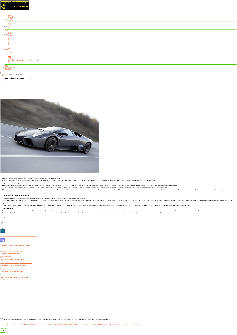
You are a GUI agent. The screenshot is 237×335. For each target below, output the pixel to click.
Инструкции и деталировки (9, 67)
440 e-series (10, 45)
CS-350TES (10, 16)
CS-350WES (10, 18)
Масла (103, 324)
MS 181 (9, 54)
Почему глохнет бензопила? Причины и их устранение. (10, 253)
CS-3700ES (10, 17)
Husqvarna (7, 36)
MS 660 (9, 63)
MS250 (9, 61)
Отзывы (106, 324)
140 (8, 40)
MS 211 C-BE (11, 62)
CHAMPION (23, 324)
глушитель (129, 324)
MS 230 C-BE (11, 59)
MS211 (9, 57)
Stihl (80, 324)
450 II (9, 48)
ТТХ (118, 324)
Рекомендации (112, 324)
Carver (6, 19)
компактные (138, 324)
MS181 (54, 324)
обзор (144, 324)
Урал (6, 65)
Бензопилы (5, 11)
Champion (7, 22)
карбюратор (133, 324)
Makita (6, 30)
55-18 (9, 25)
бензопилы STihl (8, 52)
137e (9, 39)
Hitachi (6, 34)
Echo (6, 12)
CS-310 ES (10, 14)
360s (9, 28)
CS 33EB (10, 35)
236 (8, 41)
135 (8, 38)
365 (8, 43)
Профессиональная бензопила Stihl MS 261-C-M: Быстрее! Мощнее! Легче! (24, 60)
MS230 (60, 324)
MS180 (51, 324)
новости (142, 324)
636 (8, 50)
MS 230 (9, 58)
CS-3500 (9, 15)
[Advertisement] (37, 90)
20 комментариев (7, 267)
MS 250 (67, 324)
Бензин (83, 324)
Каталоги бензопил (7, 68)
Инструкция (95, 324)
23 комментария (6, 261)
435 (8, 44)
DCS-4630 (10, 33)
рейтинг (146, 324)
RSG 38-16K (10, 20)
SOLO (6, 49)
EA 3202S (10, 31)
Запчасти (89, 324)
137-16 (9, 23)
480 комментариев (7, 256)
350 (8, 27)
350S (13, 324)
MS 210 (57, 324)
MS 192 (9, 56)
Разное (6, 66)
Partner (6, 26)
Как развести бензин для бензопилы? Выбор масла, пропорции (11, 271)
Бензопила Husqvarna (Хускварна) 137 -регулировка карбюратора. (12, 259)
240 (8, 42)
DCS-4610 (10, 32)
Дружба (86, 324)
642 (8, 51)
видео (125, 324)
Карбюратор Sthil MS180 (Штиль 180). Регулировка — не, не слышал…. (13, 265)
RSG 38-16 (74, 324)
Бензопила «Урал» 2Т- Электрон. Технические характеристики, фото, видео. (14, 277)
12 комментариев (9, 273)
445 (8, 46)
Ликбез (101, 324)
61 (0, 324)
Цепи (122, 324)
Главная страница (4, 74)
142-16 (9, 24)
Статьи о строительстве (8, 69)
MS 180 (9, 53)
